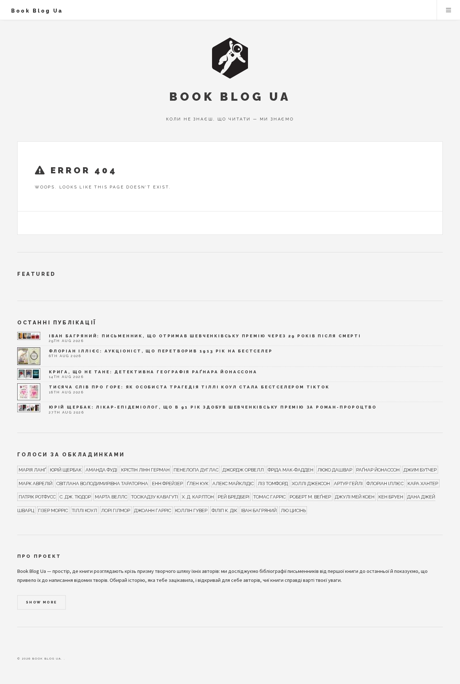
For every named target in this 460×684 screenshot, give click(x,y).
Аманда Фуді (101, 469)
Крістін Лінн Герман (145, 469)
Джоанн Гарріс (152, 510)
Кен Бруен (390, 497)
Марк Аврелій (35, 483)
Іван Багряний (259, 510)
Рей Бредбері (233, 497)
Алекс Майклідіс (233, 483)
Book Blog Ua (37, 11)
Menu (448, 10)
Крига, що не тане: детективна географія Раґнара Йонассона (153, 371)
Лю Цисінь (293, 510)
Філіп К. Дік (224, 510)
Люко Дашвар (334, 469)
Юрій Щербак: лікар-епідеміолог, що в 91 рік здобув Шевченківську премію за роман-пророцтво (213, 407)
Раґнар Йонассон (378, 469)
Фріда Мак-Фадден (290, 469)
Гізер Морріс (53, 510)
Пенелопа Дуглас (196, 469)
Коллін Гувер (191, 510)
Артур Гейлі (348, 483)
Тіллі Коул (84, 510)
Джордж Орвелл (243, 469)
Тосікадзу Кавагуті (154, 497)
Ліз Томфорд (273, 483)
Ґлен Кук (197, 483)
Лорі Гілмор (115, 510)
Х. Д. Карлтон (198, 497)
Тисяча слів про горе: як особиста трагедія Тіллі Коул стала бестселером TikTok (189, 386)
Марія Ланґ (32, 469)
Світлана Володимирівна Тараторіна (102, 483)
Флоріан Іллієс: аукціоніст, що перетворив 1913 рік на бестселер (160, 351)
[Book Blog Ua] (230, 58)
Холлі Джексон (311, 483)
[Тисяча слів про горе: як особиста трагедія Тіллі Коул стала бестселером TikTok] (28, 391)
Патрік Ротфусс (37, 497)
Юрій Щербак (66, 469)
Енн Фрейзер (167, 483)
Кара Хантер (423, 483)
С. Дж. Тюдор (75, 497)
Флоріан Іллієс (385, 483)
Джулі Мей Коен (354, 497)
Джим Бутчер (420, 469)
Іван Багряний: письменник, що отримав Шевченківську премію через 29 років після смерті (205, 335)
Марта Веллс (111, 497)
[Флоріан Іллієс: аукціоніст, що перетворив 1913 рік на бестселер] (28, 356)
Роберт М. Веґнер (310, 497)
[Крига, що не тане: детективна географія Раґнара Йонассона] (28, 374)
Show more (41, 602)
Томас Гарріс (269, 497)
